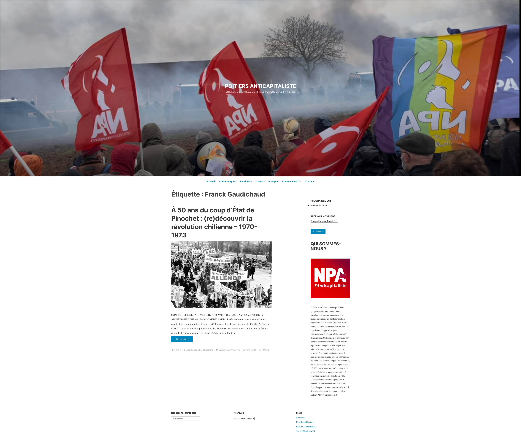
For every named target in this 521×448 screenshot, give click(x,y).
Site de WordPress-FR (305, 431)
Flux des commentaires (306, 426)
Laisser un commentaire (229, 350)
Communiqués (227, 181)
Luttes (259, 181)
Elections (244, 181)
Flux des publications (305, 422)
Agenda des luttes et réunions (199, 350)
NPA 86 (177, 350)
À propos (273, 181)
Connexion (301, 417)
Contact (309, 181)
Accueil (211, 181)
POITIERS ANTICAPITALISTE (260, 86)
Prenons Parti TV (291, 181)
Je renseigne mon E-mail (323, 221)
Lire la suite (184, 340)
